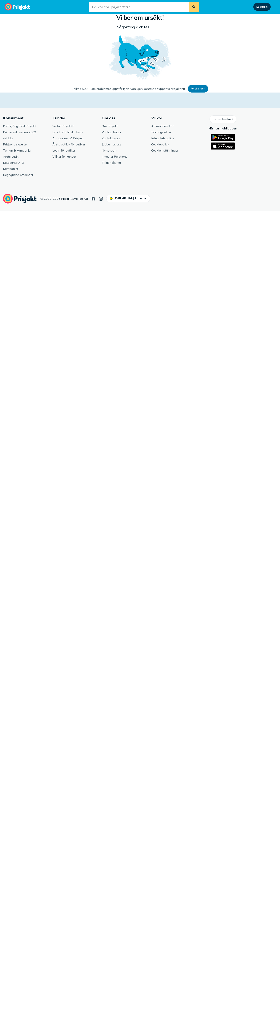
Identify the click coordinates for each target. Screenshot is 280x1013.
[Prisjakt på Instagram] (101, 198)
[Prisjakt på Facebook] (93, 198)
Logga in (262, 6)
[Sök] (194, 7)
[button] (198, 89)
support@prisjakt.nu (171, 89)
